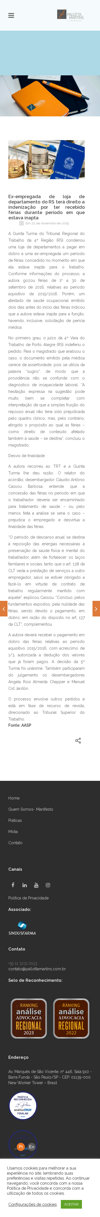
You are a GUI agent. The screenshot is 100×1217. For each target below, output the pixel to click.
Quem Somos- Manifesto (30, 809)
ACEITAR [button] (71, 1204)
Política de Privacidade (28, 898)
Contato (15, 843)
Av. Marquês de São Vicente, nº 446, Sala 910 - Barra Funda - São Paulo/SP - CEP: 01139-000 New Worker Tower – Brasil (50, 1077)
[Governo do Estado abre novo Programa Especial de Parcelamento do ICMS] (4, 608)
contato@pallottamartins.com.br (37, 969)
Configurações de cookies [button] (32, 1204)
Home (13, 798)
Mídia (13, 831)
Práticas (15, 820)
